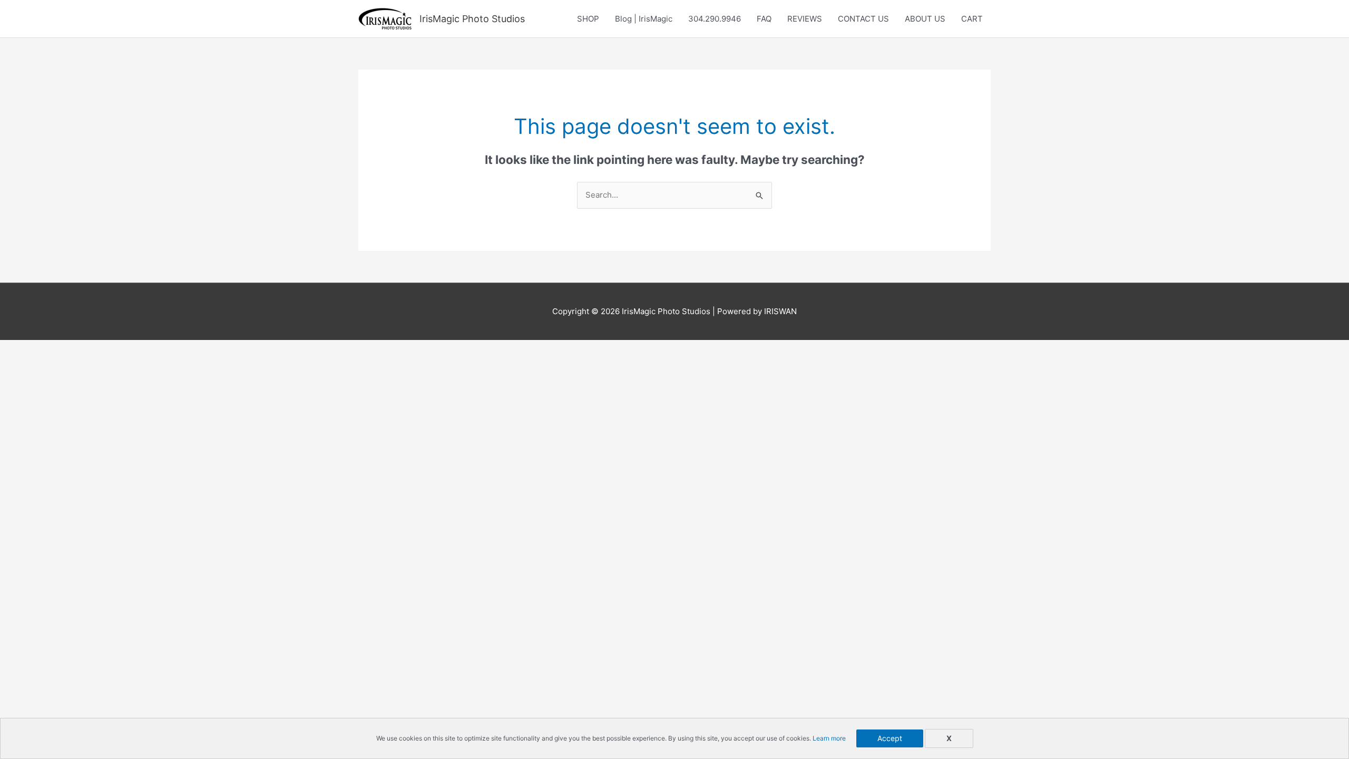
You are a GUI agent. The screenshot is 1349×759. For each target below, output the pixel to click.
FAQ (764, 19)
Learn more (829, 738)
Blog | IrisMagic (643, 19)
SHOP (588, 19)
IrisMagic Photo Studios (472, 18)
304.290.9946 (714, 19)
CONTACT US (863, 19)
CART (972, 19)
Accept (889, 738)
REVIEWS (804, 19)
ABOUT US (925, 19)
